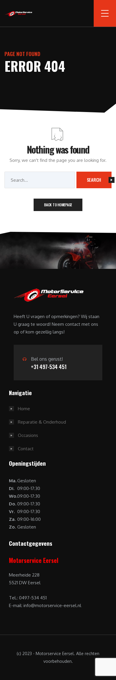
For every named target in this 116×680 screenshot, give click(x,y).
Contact (26, 448)
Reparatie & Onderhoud (42, 422)
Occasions (28, 435)
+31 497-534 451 (49, 367)
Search (94, 179)
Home (24, 408)
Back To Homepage (58, 204)
